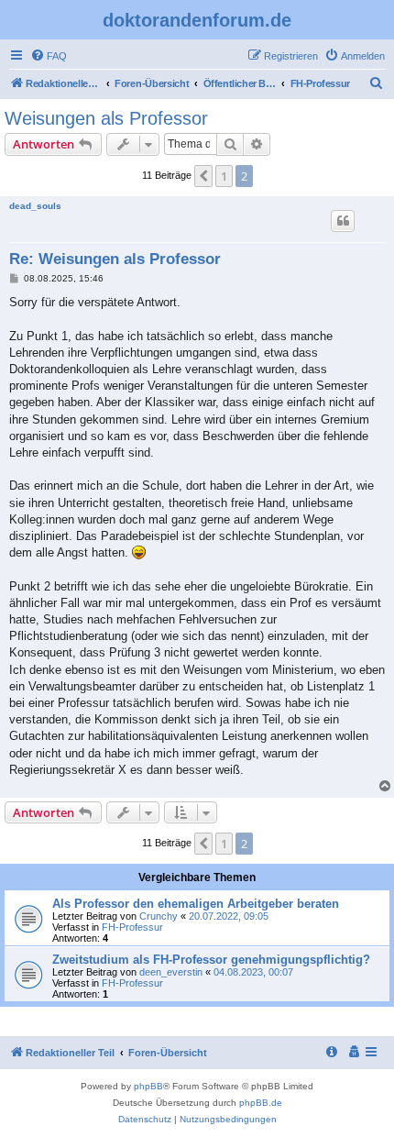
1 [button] (224, 176)
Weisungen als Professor (106, 118)
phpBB (148, 1086)
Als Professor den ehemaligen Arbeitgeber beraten (195, 904)
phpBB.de (260, 1103)
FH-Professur (132, 927)
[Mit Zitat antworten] (343, 221)
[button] (203, 176)
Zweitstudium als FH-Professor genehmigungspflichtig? (211, 959)
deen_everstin (170, 971)
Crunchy (158, 916)
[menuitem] (48, 56)
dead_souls (35, 206)
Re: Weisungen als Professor (115, 259)
